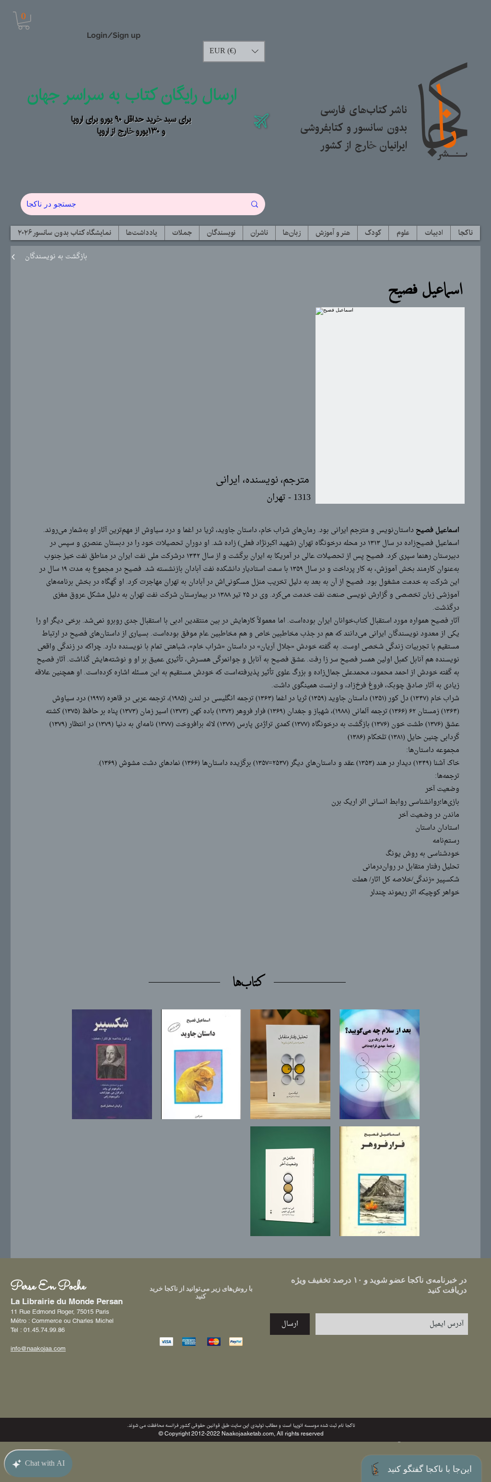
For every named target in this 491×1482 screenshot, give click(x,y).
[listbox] (234, 51)
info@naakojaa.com (38, 1348)
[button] (24, 21)
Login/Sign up (113, 35)
